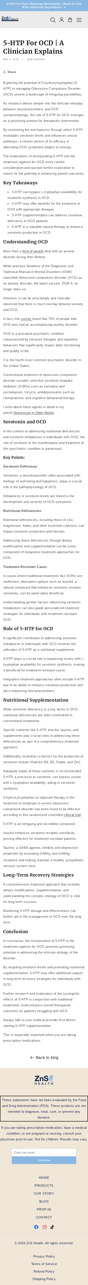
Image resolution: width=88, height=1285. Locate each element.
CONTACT (44, 1217)
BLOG (44, 1201)
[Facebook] (36, 1227)
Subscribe (44, 1160)
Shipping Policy (44, 1279)
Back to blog (47, 1057)
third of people (33, 251)
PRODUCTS (44, 1185)
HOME (44, 1177)
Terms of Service (44, 1264)
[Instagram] (44, 1227)
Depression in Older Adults (33, 413)
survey (26, 319)
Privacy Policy (44, 1256)
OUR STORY (44, 1193)
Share (11, 72)
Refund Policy (44, 1271)
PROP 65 (44, 1209)
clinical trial (72, 815)
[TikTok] (52, 1228)
